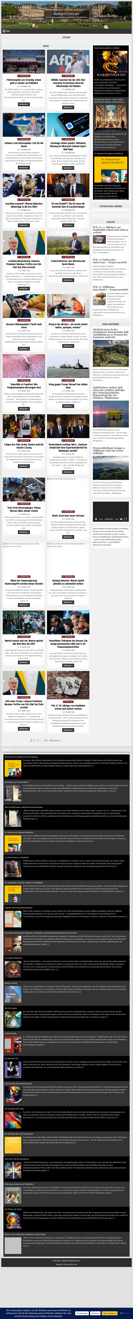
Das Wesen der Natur (13, 1184)
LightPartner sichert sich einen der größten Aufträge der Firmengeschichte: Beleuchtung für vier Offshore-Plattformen (109, 398)
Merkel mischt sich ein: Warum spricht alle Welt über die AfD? (24, 642)
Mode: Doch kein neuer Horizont (68, 515)
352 (45, 740)
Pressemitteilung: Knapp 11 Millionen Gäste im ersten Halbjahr (109, 455)
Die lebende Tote (11, 1033)
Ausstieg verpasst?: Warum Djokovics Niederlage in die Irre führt (23, 205)
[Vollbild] (125, 524)
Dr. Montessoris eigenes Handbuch (108, 154)
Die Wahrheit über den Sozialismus (19, 1109)
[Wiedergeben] (96, 524)
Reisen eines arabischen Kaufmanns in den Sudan (25, 1209)
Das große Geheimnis (13, 933)
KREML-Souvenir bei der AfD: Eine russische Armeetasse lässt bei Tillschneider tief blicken (68, 83)
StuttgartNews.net (66, 13)
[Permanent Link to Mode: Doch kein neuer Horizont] (68, 493)
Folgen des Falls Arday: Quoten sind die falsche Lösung (24, 446)
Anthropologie (10, 1008)
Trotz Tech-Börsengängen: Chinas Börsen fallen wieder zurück (24, 509)
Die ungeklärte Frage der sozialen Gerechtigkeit (24, 857)
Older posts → (55, 740)
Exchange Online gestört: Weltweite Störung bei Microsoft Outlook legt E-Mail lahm (68, 146)
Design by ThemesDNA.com (66, 1264)
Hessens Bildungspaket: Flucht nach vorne (24, 326)
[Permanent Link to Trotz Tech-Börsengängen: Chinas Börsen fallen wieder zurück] (24, 489)
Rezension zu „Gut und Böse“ (17, 757)
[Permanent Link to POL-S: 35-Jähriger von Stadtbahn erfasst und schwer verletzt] (68, 685)
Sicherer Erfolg (11, 958)
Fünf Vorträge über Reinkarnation (18, 1058)
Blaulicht (69, 702)
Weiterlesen (24, 104)
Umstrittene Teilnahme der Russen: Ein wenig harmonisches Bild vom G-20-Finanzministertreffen (68, 643)
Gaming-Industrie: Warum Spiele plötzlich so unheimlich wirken (68, 582)
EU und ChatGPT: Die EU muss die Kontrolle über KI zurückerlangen (68, 205)
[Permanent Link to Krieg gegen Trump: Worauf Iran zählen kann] (68, 366)
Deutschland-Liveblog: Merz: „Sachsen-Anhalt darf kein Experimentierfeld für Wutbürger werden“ (68, 447)
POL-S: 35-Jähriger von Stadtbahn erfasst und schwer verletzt (68, 707)
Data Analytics (10, 1234)
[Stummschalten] (121, 524)
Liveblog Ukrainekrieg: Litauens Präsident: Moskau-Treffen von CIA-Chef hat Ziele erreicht (24, 264)
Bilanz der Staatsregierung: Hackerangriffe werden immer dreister (24, 582)
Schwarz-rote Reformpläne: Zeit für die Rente (24, 145)
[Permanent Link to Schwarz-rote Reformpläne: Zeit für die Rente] (24, 125)
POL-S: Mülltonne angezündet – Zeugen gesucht (110, 293)
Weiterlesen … (104, 258)
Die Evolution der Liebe (14, 1084)
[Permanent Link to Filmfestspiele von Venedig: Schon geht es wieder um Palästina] (24, 61)
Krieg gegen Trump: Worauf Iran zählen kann (68, 386)
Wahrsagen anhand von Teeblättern (19, 1159)
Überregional (25, 76)
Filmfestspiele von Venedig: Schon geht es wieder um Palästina (24, 81)
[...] (120, 93)
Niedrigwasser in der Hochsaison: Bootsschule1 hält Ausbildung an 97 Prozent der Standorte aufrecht (111, 338)
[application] (111, 517)
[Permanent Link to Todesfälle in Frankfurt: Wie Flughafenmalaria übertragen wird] (24, 366)
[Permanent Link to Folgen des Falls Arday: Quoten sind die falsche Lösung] (24, 426)
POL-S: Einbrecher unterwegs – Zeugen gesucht (110, 266)
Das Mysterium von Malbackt (17, 832)
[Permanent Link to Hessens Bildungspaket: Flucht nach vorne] (24, 306)
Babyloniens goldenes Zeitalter (106, 48)
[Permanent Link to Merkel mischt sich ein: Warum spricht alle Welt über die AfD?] (24, 622)
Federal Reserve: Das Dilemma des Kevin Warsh (68, 262)
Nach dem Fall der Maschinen (17, 1134)
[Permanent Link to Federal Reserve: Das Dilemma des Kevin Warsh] (68, 243)
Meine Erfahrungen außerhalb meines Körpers (24, 782)
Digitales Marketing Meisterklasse (18, 883)
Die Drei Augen (11, 983)
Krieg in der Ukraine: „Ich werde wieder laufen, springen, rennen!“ (68, 326)
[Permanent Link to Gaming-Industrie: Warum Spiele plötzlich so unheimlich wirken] (68, 558)
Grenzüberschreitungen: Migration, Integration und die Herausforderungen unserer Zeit (40, 908)
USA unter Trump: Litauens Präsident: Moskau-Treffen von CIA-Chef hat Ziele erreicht (24, 704)
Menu (8, 31)
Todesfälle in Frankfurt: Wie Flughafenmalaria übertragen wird (24, 386)
